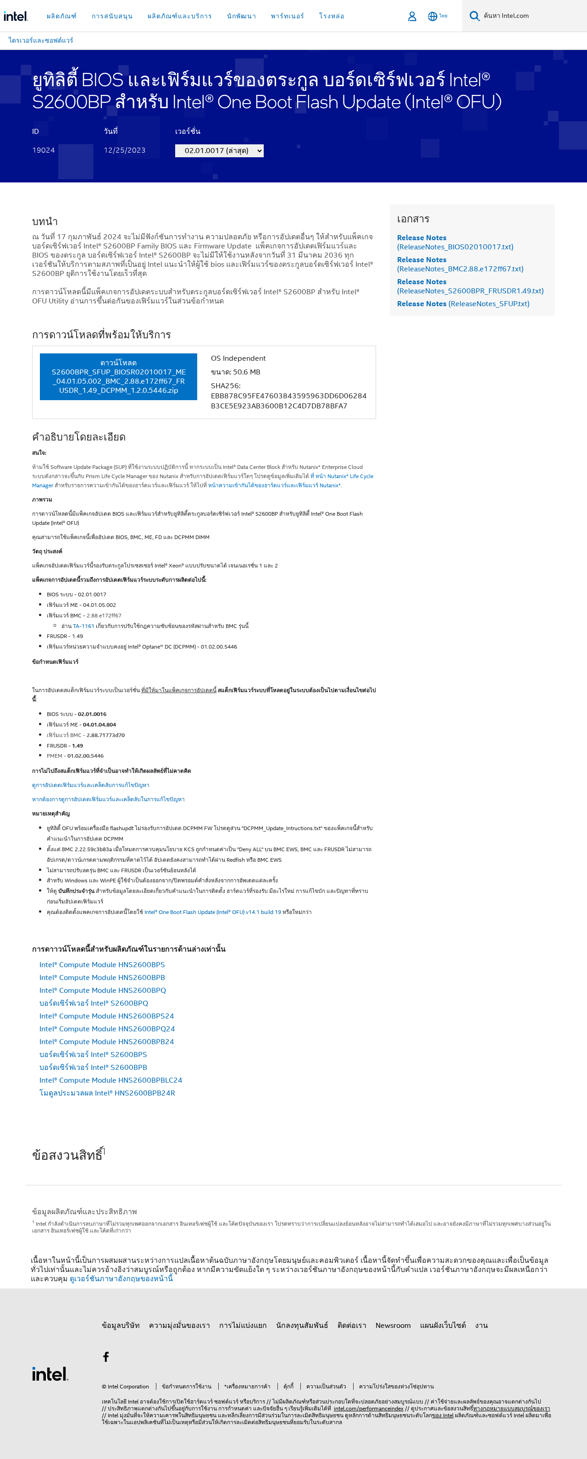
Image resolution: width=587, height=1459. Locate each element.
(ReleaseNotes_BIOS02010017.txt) (455, 242)
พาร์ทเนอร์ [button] (288, 16)
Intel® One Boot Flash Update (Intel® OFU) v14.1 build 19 (212, 911)
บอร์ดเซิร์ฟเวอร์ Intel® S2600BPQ (93, 1003)
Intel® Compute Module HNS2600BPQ (102, 990)
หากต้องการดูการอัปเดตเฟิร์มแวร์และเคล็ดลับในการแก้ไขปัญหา (108, 799)
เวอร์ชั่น (187, 131)
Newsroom (393, 1325)
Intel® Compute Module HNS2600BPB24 (106, 1041)
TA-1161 (83, 625)
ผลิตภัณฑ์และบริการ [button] (180, 16)
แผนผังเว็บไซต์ (443, 1325)
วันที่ (111, 131)
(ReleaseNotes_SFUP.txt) (463, 303)
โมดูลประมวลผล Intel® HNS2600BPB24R (107, 1093)
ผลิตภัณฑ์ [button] (62, 16)
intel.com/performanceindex (369, 1408)
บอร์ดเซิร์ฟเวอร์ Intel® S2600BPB (93, 1067)
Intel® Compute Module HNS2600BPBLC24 (111, 1080)
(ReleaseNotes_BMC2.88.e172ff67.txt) (460, 264)
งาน (481, 1325)
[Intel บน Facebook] (106, 1358)
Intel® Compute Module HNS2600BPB (102, 977)
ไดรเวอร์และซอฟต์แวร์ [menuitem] (41, 40)
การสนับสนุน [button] (112, 16)
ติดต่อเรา (352, 1325)
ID (35, 131)
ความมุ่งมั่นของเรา (179, 1325)
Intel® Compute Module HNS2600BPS (102, 964)
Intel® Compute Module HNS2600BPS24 (106, 1016)
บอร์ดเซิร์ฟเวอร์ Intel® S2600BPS (93, 1054)
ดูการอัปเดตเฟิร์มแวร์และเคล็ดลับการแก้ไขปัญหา (91, 785)
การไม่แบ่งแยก (243, 1325)
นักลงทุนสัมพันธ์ (302, 1325)
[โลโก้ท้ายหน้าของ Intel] (50, 1373)
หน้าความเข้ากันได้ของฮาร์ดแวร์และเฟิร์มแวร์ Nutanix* (274, 485)
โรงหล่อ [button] (331, 16)
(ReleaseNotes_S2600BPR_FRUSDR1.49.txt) (470, 286)
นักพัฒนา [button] (241, 16)
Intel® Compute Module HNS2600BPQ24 (107, 1029)
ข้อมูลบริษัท (121, 1325)
